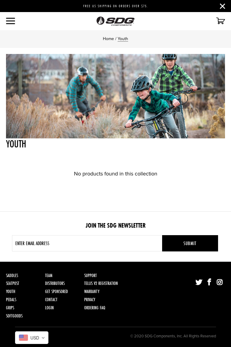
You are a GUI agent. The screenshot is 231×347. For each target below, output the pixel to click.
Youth (10, 291)
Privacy (89, 299)
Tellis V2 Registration (101, 283)
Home (108, 38)
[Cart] (220, 21)
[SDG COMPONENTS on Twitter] (199, 282)
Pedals (11, 299)
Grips (10, 307)
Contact (51, 299)
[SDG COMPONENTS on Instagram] (219, 282)
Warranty (91, 291)
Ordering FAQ (94, 307)
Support (90, 275)
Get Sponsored (56, 291)
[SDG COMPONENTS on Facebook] (209, 282)
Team (48, 275)
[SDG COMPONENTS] (115, 21)
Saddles (12, 275)
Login (49, 307)
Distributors (55, 283)
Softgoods (14, 316)
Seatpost (12, 283)
